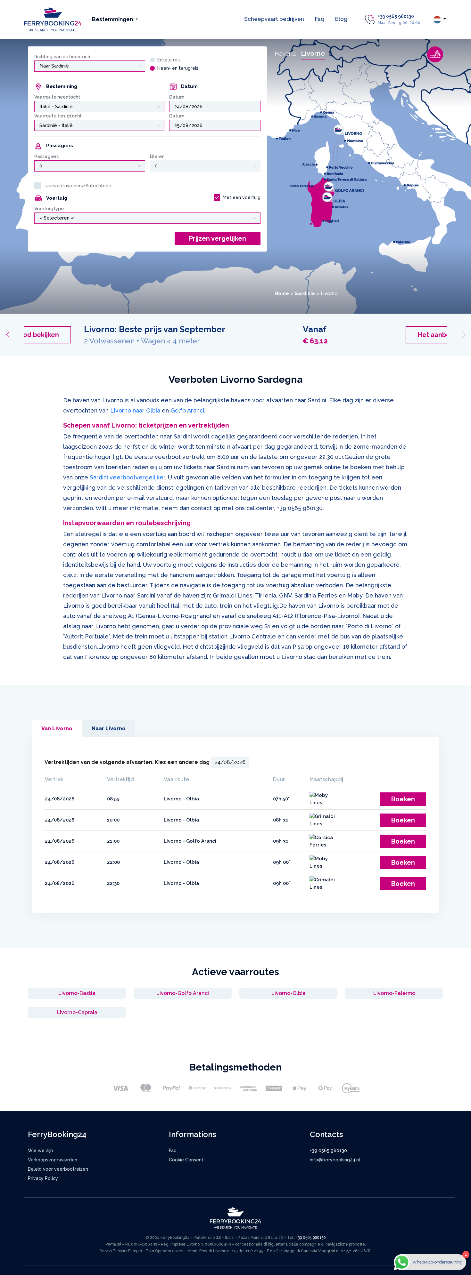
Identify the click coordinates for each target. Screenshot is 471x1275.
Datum (176, 97)
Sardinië (305, 293)
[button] (7, 335)
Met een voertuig (241, 197)
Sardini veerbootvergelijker (127, 477)
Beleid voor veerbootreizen (58, 1169)
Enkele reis (169, 59)
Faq (319, 19)
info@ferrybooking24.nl (335, 1159)
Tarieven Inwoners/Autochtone (77, 185)
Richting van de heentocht (63, 56)
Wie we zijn (40, 1150)
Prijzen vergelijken (217, 238)
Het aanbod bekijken (396, 335)
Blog (341, 19)
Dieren (157, 156)
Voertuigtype (49, 208)
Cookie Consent (186, 1159)
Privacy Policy (43, 1178)
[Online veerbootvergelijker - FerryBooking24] (53, 19)
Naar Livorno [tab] (109, 729)
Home (282, 293)
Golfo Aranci (187, 410)
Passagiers (46, 156)
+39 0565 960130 (396, 16)
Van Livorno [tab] (56, 729)
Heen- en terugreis (177, 68)
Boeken (403, 799)
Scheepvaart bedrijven (274, 19)
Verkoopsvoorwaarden (52, 1159)
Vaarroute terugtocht (58, 115)
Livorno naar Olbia (135, 410)
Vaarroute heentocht (57, 97)
